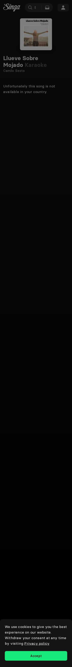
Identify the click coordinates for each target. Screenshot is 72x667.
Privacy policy (36, 643)
